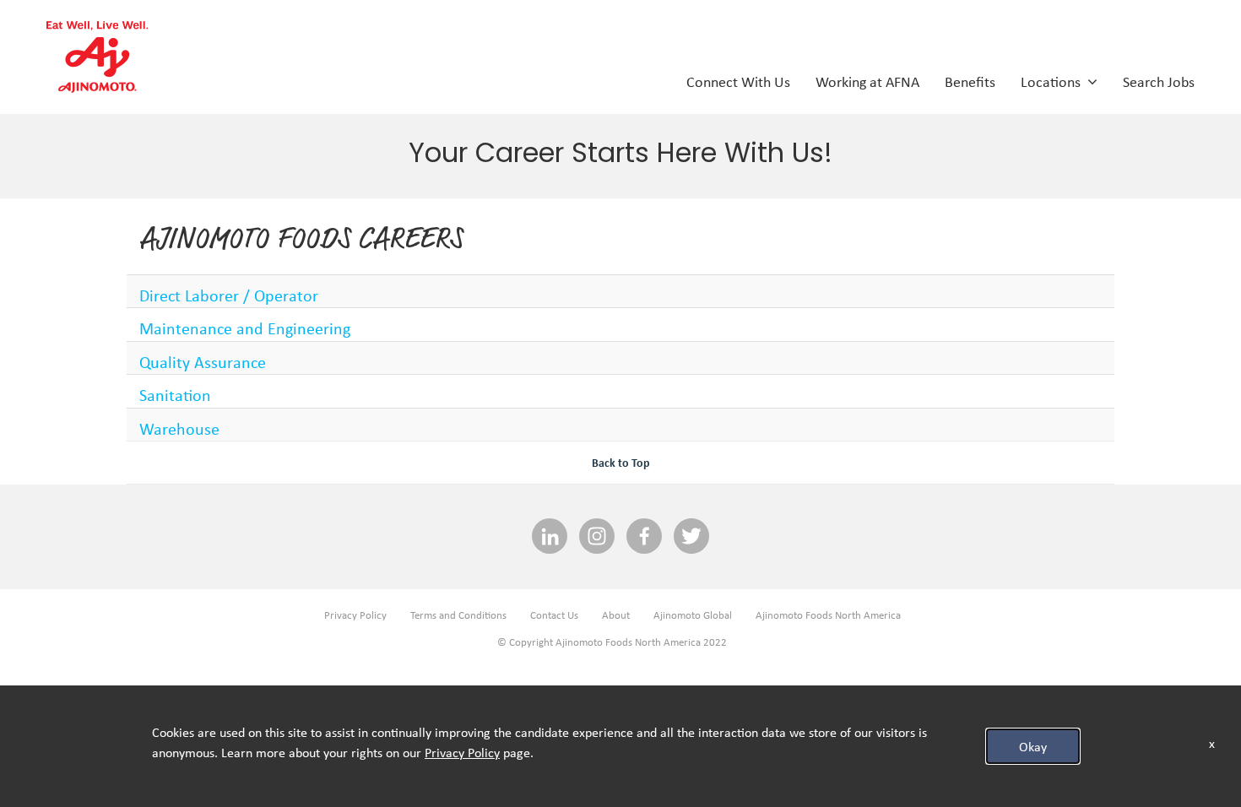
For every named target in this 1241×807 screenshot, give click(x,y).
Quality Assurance (202, 361)
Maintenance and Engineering (244, 328)
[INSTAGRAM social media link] (597, 536)
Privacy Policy (355, 615)
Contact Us (554, 615)
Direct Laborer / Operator (228, 295)
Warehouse (179, 428)
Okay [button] (1033, 746)
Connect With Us (738, 81)
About (616, 615)
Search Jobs (1159, 81)
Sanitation (175, 394)
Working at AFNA (867, 81)
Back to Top (621, 462)
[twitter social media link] (691, 536)
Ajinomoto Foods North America (828, 615)
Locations (1054, 81)
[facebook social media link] (644, 536)
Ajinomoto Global (692, 615)
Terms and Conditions (458, 615)
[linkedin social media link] (549, 536)
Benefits (970, 81)
